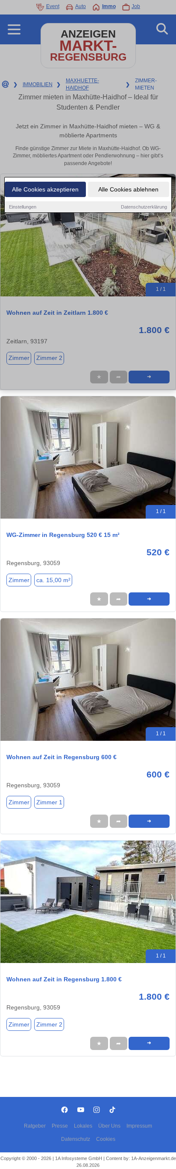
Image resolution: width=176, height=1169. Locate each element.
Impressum (139, 1126)
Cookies (105, 1139)
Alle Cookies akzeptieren (45, 189)
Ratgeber (35, 1126)
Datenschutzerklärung (144, 206)
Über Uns (109, 1126)
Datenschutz (75, 1139)
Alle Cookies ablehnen (128, 189)
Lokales (83, 1126)
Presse (60, 1126)
